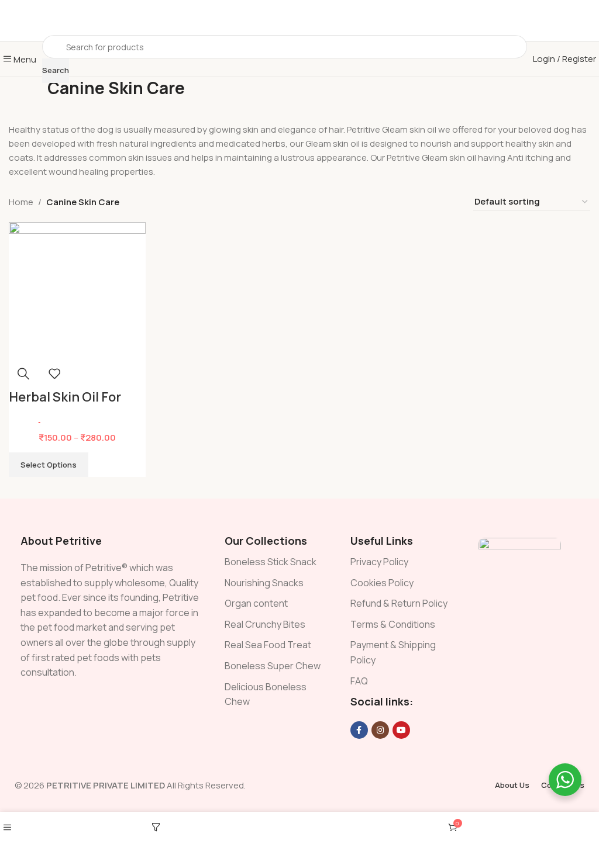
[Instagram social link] (380, 730)
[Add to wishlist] (54, 373)
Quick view (23, 373)
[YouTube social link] (401, 730)
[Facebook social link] (359, 730)
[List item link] (276, 562)
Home (21, 202)
